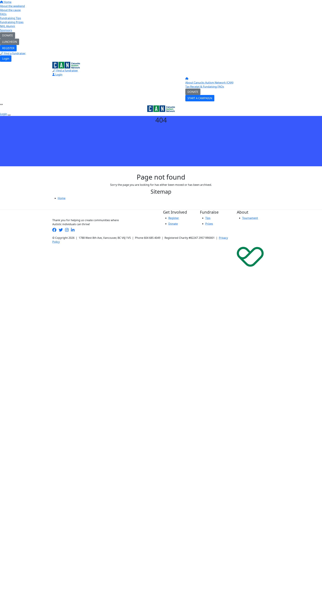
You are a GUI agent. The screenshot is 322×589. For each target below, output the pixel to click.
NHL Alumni (7, 26)
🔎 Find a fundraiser (13, 53)
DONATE (7, 35)
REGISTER (8, 48)
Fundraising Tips (10, 18)
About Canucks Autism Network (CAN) (209, 82)
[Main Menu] (1, 104)
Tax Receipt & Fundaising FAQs (204, 86)
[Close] (9, 114)
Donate (173, 224)
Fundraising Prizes (11, 22)
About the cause (10, 10)
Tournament (250, 218)
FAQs (3, 14)
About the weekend (12, 6)
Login (5, 58)
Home (7, 2)
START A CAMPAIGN (199, 98)
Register (173, 218)
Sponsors (6, 30)
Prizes (209, 224)
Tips (207, 218)
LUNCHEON (9, 42)
